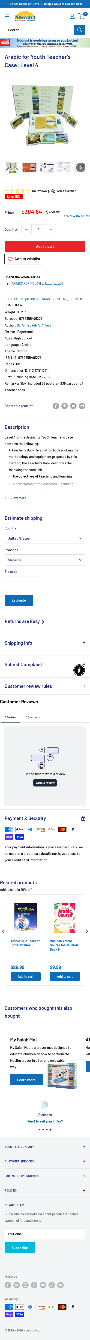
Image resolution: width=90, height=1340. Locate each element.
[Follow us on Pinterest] (34, 1285)
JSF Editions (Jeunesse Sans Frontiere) (36, 299)
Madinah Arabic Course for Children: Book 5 (64, 945)
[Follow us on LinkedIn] (60, 1285)
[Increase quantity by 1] (51, 229)
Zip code (11, 571)
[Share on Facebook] (56, 405)
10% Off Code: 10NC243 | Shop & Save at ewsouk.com (45, 4)
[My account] (72, 16)
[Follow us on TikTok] (51, 1285)
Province (11, 550)
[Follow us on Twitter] (16, 1285)
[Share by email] (82, 405)
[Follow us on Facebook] (8, 1285)
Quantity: (12, 229)
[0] (81, 16)
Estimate (19, 600)
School (22, 351)
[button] (12, 167)
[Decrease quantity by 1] (26, 229)
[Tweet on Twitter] (73, 405)
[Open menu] (7, 16)
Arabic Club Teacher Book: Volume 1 (25, 943)
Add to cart (45, 246)
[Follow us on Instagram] (25, 1285)
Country (11, 528)
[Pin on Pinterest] (64, 405)
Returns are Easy (23, 621)
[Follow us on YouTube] (43, 1285)
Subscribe (20, 1247)
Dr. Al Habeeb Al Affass (34, 325)
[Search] (79, 30)
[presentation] (3, 931)
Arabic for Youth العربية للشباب (37, 283)
